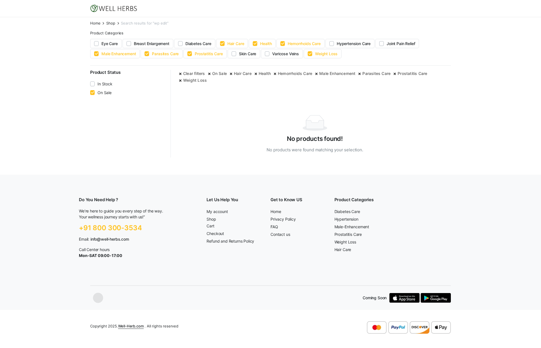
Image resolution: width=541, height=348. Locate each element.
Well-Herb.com (131, 326)
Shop (110, 23)
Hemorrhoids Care (304, 43)
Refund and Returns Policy (230, 241)
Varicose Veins (285, 53)
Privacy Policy (283, 219)
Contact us (280, 234)
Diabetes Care (198, 43)
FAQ (274, 226)
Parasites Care (165, 53)
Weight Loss (326, 53)
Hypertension (346, 219)
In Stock (104, 83)
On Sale (219, 73)
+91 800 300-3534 (110, 228)
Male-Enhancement (351, 226)
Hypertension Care (354, 43)
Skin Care (247, 53)
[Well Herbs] (114, 8)
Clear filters (194, 73)
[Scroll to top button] (528, 335)
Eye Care (109, 43)
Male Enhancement (118, 53)
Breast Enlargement (151, 43)
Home (95, 23)
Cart (210, 225)
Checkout (215, 233)
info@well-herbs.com (109, 239)
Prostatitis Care (209, 53)
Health (266, 43)
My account (217, 211)
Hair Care (235, 43)
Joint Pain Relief (401, 43)
